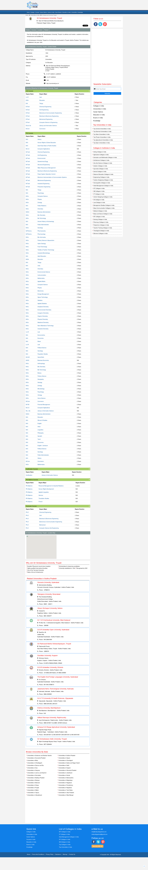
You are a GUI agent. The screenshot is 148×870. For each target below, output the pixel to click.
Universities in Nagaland (65, 782)
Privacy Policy (49, 854)
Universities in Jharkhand (65, 773)
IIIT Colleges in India (99, 188)
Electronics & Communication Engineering (50, 522)
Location (40, 30)
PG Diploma (29, 486)
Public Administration (43, 224)
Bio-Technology (42, 218)
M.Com (28, 401)
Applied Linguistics (44, 492)
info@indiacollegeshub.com (99, 832)
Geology (40, 382)
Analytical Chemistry (43, 306)
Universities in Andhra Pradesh (67, 755)
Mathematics (41, 278)
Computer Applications (44, 149)
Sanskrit (40, 436)
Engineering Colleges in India (101, 177)
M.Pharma (29, 231)
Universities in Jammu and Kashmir (36, 773)
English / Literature (43, 445)
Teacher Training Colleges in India (102, 228)
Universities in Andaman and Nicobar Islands (39, 755)
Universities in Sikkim (33, 790)
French (40, 501)
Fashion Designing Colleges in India (103, 180)
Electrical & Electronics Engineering (48, 116)
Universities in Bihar (32, 760)
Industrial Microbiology (44, 253)
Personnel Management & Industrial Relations (51, 486)
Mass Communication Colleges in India (104, 208)
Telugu (41, 103)
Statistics (40, 300)
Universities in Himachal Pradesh (67, 770)
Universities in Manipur (33, 780)
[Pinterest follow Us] (105, 24)
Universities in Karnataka (34, 775)
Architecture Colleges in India (101, 160)
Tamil (39, 439)
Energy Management (43, 294)
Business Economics (43, 360)
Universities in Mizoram (33, 782)
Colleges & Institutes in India (104, 148)
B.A (27, 103)
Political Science (42, 347)
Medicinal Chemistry (43, 322)
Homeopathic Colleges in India (101, 183)
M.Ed (27, 259)
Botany (39, 373)
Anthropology (41, 363)
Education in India (66, 12)
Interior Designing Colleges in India (102, 197)
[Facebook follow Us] (96, 24)
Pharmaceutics (42, 231)
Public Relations (42, 205)
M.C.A (27, 149)
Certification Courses (32, 469)
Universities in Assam (64, 758)
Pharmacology (41, 234)
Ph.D (27, 512)
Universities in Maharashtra (66, 778)
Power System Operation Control (46, 174)
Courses (37, 12)
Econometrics (41, 335)
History (39, 139)
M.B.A (27, 212)
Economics (41, 338)
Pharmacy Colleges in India (100, 222)
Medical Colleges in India (100, 211)
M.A (27, 139)
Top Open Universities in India (101, 143)
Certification (29, 475)
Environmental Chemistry (44, 310)
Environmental (41, 158)
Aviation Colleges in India (100, 166)
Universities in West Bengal (66, 795)
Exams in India (51, 12)
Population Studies (43, 354)
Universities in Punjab (33, 787)
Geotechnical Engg (43, 161)
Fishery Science (42, 376)
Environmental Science (44, 272)
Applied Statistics (42, 303)
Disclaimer (58, 854)
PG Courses (29, 133)
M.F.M (27, 404)
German (41, 495)
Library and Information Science (48, 125)
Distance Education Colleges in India (103, 174)
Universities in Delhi (64, 765)
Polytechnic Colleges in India (101, 225)
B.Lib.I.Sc (28, 125)
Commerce (42, 129)
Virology (40, 395)
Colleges (32, 12)
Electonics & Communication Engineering (50, 113)
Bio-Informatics (42, 237)
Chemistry (40, 209)
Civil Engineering (43, 110)
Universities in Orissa (33, 785)
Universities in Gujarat (64, 768)
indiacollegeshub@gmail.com (99, 834)
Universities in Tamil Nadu (66, 790)
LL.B (27, 97)
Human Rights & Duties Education (47, 142)
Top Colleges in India (64, 844)
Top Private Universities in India (101, 137)
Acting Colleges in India (99, 152)
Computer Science (43, 196)
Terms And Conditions (38, 854)
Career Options (43, 12)
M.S (27, 205)
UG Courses (29, 91)
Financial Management (44, 404)
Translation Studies (44, 498)
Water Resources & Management (47, 168)
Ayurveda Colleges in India (100, 169)
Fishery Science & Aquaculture (46, 240)
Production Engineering (44, 187)
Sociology (40, 228)
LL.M (27, 332)
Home (28, 12)
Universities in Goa (32, 768)
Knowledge (80, 12)
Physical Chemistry (43, 319)
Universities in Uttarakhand (34, 795)
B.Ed (27, 100)
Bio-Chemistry (41, 215)
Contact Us (72, 854)
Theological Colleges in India (101, 230)
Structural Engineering (44, 164)
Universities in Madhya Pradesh (35, 778)
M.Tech (28, 152)
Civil (40, 515)
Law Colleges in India (99, 202)
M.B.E (27, 360)
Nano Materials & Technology (46, 325)
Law (40, 97)
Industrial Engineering (43, 183)
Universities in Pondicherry (66, 785)
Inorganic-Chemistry (43, 313)
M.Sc (27, 196)
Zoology (40, 202)
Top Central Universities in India (102, 129)
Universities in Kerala (64, 775)
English (40, 423)
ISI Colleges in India (98, 199)
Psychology (41, 193)
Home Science (41, 398)
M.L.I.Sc (28, 411)
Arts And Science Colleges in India (102, 163)
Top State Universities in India (101, 134)
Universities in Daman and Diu (35, 765)
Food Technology (42, 246)
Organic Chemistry (43, 316)
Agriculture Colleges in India (101, 154)
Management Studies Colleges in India (103, 205)
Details (28, 30)
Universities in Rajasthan (65, 787)
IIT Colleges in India (98, 194)
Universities (74, 12)
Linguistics (40, 430)
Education (42, 100)
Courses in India (30, 839)
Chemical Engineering (45, 106)
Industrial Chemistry (43, 329)
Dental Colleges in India (99, 171)
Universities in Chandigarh (66, 760)
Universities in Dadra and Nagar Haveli (69, 763)
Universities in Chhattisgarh (34, 763)
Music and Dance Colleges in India (102, 214)
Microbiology (41, 389)
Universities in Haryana (33, 770)
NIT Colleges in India (99, 216)
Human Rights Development (46, 489)
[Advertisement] (74, 547)
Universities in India (35, 15)
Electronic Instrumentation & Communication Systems (52, 177)
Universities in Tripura (33, 792)
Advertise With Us (97, 846)
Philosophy (41, 433)
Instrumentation (42, 275)
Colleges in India (98, 106)
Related (46, 30)
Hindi (39, 426)
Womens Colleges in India (100, 233)
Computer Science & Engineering (48, 122)
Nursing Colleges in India (100, 219)
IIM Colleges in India (98, 191)
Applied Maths (41, 281)
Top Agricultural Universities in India (103, 140)
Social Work (41, 357)
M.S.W (27, 357)
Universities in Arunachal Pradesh (36, 758)
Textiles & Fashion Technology (46, 250)
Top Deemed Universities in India (102, 131)
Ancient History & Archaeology (46, 221)
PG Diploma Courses (32, 479)
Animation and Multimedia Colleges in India (105, 157)
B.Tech (28, 106)
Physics (40, 199)
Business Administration (44, 212)
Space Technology (43, 297)
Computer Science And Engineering (49, 528)
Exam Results (58, 12)
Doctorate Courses (31, 506)
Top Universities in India (65, 847)
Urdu (39, 265)
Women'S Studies (42, 420)
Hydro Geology (42, 243)
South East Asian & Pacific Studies (47, 145)
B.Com (28, 129)
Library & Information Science (46, 411)
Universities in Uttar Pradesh (66, 792)
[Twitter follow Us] (100, 24)
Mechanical (42, 525)
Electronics (41, 291)
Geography (41, 379)
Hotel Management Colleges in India (103, 185)
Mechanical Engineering (45, 119)
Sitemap (65, 854)
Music (39, 341)
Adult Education (42, 256)
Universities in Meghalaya (65, 780)
